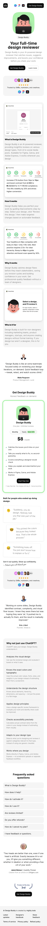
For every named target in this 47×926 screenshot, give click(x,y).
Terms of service (9, 922)
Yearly (28, 432)
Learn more (33, 68)
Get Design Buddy (35, 6)
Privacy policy (23, 922)
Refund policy (35, 922)
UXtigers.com (33, 872)
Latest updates (6, 916)
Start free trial (23, 481)
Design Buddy (10, 910)
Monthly (15, 432)
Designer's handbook (20, 916)
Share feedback (36, 916)
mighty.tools (31, 910)
